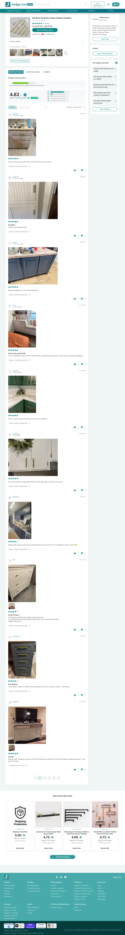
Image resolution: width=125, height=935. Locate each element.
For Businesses (98, 4)
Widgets (7, 894)
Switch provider (9, 918)
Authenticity (78, 930)
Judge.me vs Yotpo (10, 910)
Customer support (57, 888)
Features (7, 891)
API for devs (102, 896)
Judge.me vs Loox (10, 907)
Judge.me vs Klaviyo (11, 916)
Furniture (111, 11)
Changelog (101, 899)
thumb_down (82, 170)
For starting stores (33, 888)
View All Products (62, 857)
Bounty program (56, 907)
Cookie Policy (104, 930)
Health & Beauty (53, 11)
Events (100, 888)
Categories (78, 910)
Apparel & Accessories (14, 11)
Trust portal (55, 894)
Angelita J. (16, 434)
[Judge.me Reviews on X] (57, 877)
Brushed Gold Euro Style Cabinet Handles (51, 18)
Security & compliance (58, 891)
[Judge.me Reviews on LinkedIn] (61, 877)
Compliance (86, 930)
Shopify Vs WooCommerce (83, 891)
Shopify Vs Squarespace (82, 894)
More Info (105, 39)
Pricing (53, 885)
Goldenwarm (50, 34)
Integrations (8, 896)
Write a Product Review (20, 61)
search (86, 4)
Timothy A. (16, 636)
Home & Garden (72, 11)
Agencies (101, 891)
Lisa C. (14, 242)
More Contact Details (105, 54)
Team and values (33, 907)
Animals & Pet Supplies (33, 11)
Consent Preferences (115, 930)
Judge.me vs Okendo (11, 913)
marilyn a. (15, 177)
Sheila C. (15, 114)
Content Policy (95, 930)
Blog (99, 885)
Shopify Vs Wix (79, 899)
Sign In (115, 4)
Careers (30, 913)
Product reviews (9, 885)
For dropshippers (33, 885)
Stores (76, 907)
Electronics (91, 11)
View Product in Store (45, 30)
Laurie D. (15, 371)
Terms (66, 930)
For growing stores (33, 891)
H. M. (14, 305)
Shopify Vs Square (80, 896)
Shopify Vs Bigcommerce (82, 888)
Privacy (71, 930)
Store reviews (8, 888)
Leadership (31, 910)
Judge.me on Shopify (81, 885)
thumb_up (75, 170)
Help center (101, 894)
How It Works (105, 109)
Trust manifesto (56, 896)
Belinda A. (16, 497)
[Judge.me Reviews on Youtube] (65, 877)
